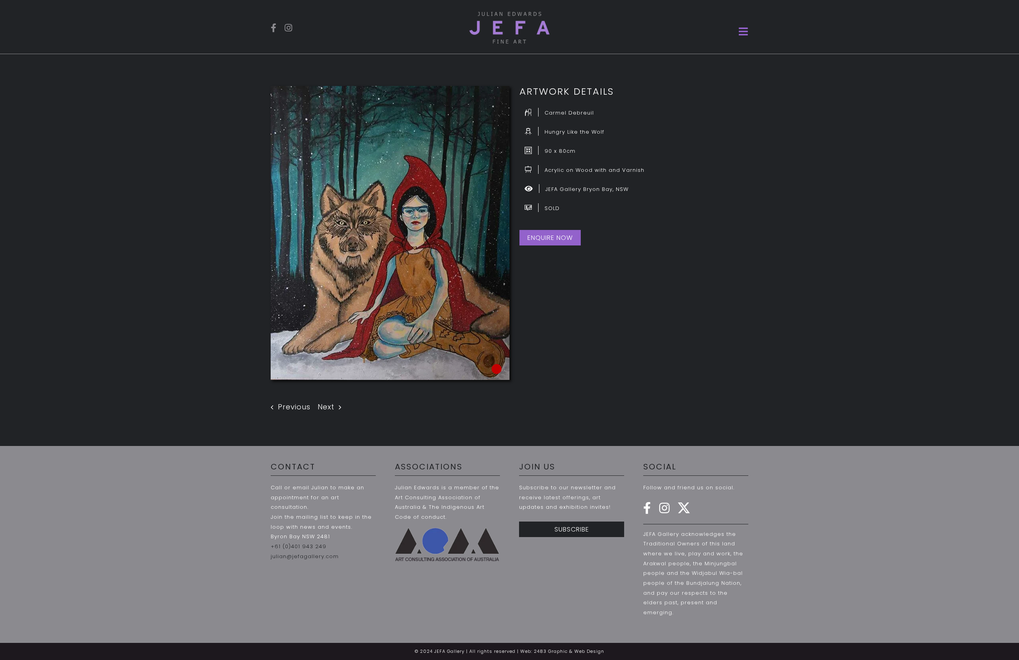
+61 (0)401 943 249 (298, 546)
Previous (294, 407)
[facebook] (274, 27)
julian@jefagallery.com (305, 556)
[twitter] (684, 508)
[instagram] (289, 27)
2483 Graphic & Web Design (569, 651)
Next (326, 407)
